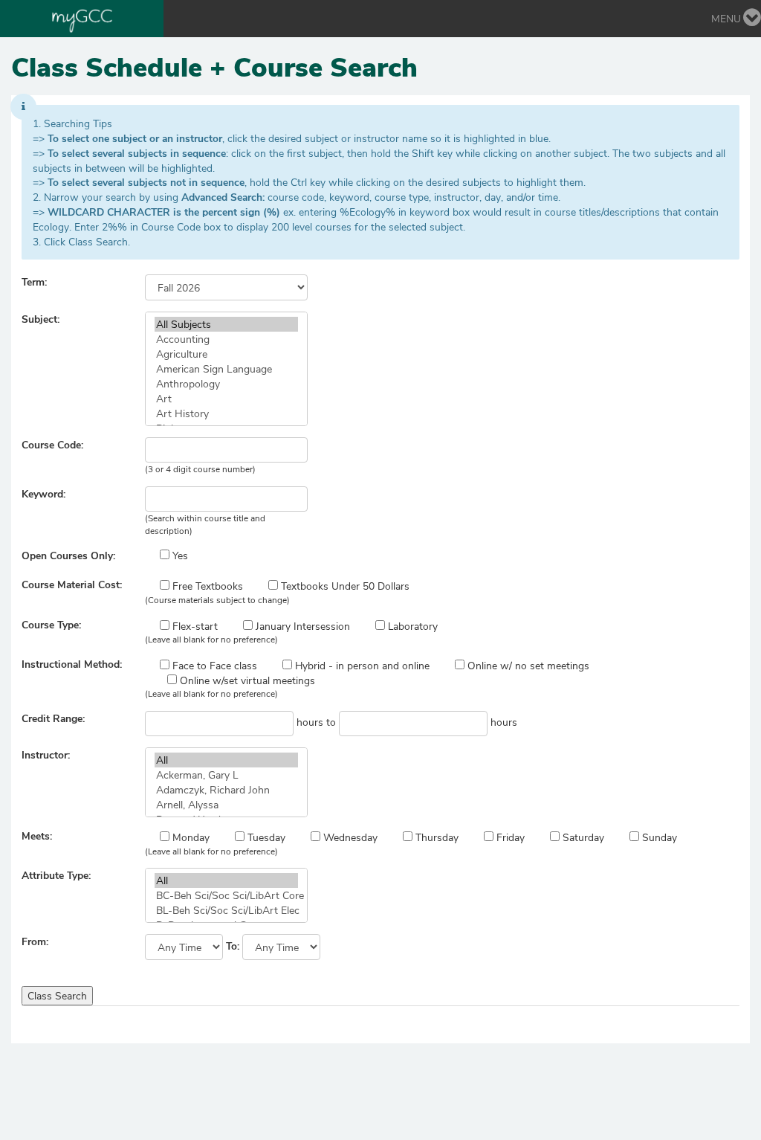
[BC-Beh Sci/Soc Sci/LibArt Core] (226, 895)
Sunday (658, 837)
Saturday (582, 837)
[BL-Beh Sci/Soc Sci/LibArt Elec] (226, 910)
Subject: (40, 319)
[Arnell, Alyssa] (226, 804)
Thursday (435, 837)
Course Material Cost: (72, 584)
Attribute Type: (56, 875)
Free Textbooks (206, 586)
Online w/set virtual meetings (246, 680)
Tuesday (265, 837)
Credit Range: (53, 718)
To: (232, 945)
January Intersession (301, 626)
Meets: (37, 835)
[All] (226, 760)
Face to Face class (213, 665)
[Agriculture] (226, 354)
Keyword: (43, 493)
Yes (178, 555)
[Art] (226, 398)
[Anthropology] (226, 383)
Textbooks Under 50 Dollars (343, 586)
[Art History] (226, 413)
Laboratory (411, 626)
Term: (34, 281)
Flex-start (193, 626)
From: (35, 941)
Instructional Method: (72, 664)
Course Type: (51, 624)
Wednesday (349, 837)
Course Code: (52, 444)
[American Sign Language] (226, 368)
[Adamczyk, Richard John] (226, 789)
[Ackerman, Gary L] (226, 774)
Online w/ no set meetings (526, 665)
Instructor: (46, 754)
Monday (189, 837)
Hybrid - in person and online (361, 665)
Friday (509, 837)
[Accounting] (226, 339)
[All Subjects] (226, 324)
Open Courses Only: (68, 555)
